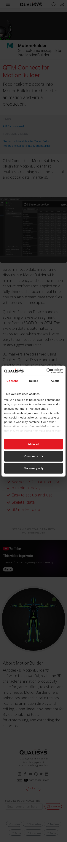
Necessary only (34, 468)
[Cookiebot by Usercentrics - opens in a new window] (47, 370)
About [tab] (55, 380)
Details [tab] (33, 380)
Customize (31, 456)
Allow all (33, 444)
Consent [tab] (12, 380)
